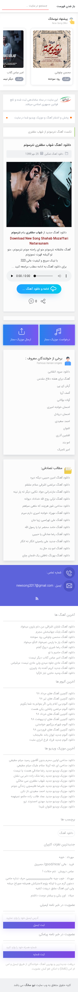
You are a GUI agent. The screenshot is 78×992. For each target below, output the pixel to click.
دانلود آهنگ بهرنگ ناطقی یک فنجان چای (46, 555)
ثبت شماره (39, 954)
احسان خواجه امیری (58, 407)
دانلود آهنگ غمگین (54, 154)
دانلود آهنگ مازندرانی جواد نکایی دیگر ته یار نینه (41, 491)
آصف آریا (65, 393)
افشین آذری (63, 435)
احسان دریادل (62, 414)
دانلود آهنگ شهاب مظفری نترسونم (47, 145)
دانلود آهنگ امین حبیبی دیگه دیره (50, 477)
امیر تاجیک (63, 449)
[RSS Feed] (39, 598)
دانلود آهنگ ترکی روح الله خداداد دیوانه (47, 499)
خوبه (66, 857)
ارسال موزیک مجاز (20, 339)
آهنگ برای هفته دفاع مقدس (53, 378)
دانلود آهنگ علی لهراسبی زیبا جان (50, 520)
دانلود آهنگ (66, 833)
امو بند (66, 442)
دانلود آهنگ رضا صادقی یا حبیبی (51, 534)
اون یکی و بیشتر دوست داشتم (52, 895)
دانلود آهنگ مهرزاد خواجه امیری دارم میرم (45, 513)
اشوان (66, 428)
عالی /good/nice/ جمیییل (54, 864)
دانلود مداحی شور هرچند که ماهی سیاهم (46, 506)
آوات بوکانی (63, 400)
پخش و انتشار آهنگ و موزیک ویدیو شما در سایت (41, 117)
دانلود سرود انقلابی (59, 371)
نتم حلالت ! (58, 871)
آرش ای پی (63, 386)
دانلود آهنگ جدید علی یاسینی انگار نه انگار (45, 541)
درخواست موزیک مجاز (57, 339)
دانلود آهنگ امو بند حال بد (55, 548)
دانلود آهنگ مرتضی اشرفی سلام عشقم (47, 484)
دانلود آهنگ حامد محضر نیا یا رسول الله (47, 527)
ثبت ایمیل (39, 925)
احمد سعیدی (62, 421)
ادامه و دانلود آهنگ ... (35, 289)
